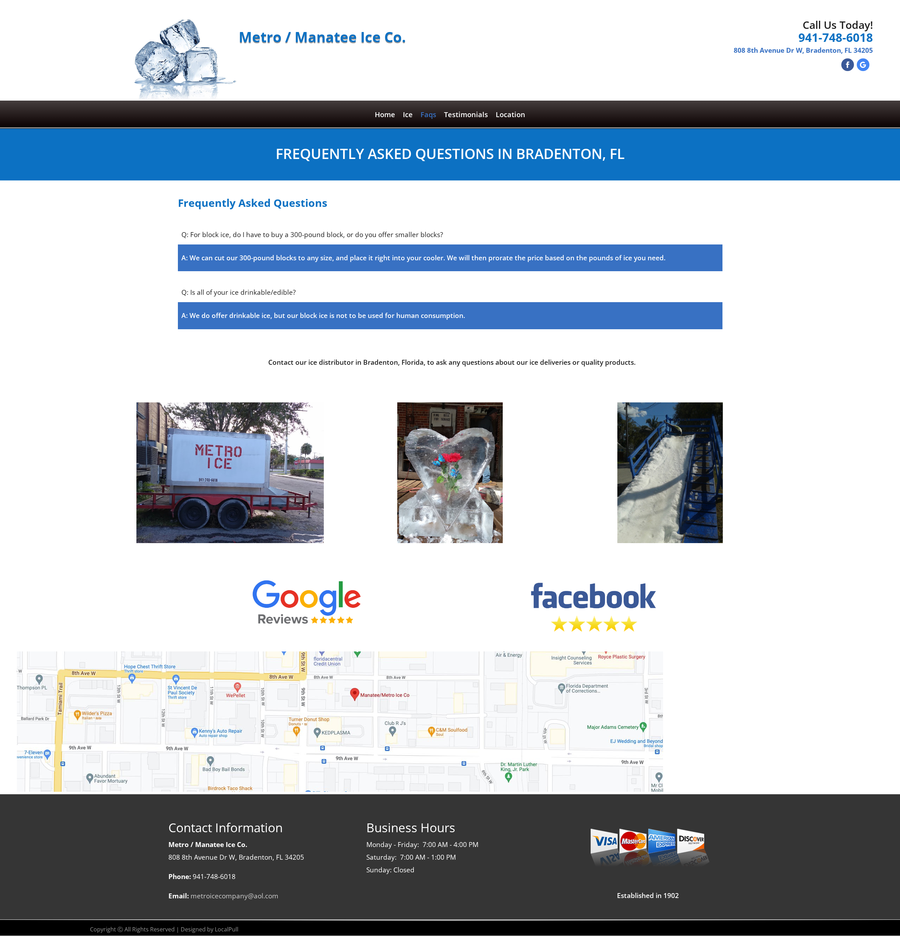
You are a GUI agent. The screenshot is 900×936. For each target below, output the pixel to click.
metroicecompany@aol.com (234, 895)
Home (385, 115)
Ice (408, 115)
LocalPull (226, 929)
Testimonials (466, 115)
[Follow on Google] (863, 64)
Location (510, 115)
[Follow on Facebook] (847, 64)
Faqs (428, 115)
